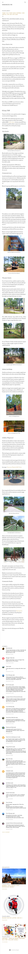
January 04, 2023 (9, 743)
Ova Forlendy (9, 706)
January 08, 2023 (9, 809)
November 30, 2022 (10, 681)
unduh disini (11, 122)
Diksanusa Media (10, 727)
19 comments (4, 920)
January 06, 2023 (9, 767)
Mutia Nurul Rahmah (10, 717)
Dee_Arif (8, 802)
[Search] (25, 2)
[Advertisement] (14, 850)
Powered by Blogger (15, 949)
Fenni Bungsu (9, 675)
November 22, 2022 (9, 662)
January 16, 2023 (9, 829)
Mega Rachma (9, 746)
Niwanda (8, 648)
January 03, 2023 (9, 733)
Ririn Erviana (9, 684)
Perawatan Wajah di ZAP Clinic (14, 467)
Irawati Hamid (9, 792)
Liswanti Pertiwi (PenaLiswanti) (13, 696)
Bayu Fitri (8, 758)
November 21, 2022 (9, 654)
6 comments (4, 888)
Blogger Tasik (9, 657)
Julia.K (7, 666)
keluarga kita (19, 611)
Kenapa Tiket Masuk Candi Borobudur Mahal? (10, 886)
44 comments (4, 941)
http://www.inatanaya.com (12, 737)
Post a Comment (6, 832)
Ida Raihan (8, 783)
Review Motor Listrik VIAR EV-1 (12, 918)
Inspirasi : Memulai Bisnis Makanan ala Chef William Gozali (13, 939)
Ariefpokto (8, 770)
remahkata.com (7, 4)
